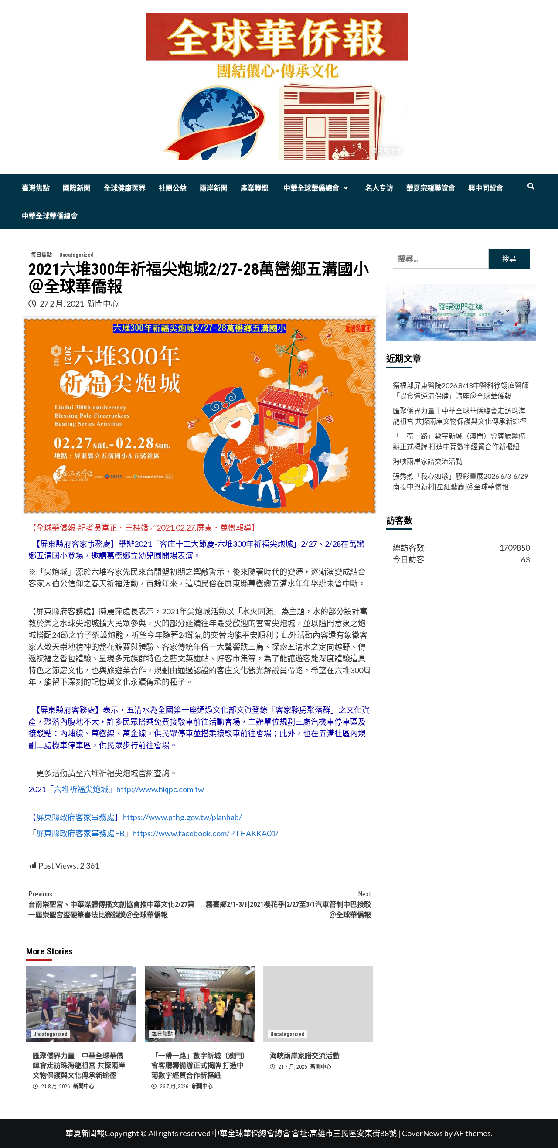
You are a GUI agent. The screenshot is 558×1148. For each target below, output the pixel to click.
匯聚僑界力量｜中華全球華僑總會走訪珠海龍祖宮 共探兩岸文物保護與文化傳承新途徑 (79, 1066)
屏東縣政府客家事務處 (75, 817)
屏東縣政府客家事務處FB (80, 833)
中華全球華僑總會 (310, 188)
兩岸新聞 (214, 188)
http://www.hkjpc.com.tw (160, 789)
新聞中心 (103, 303)
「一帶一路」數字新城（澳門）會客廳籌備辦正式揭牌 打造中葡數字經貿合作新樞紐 (198, 1066)
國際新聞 (77, 188)
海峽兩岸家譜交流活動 (305, 1056)
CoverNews (422, 1133)
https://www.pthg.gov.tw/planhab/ (182, 817)
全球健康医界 (125, 188)
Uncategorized (76, 255)
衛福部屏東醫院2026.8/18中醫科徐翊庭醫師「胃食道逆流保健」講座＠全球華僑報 (461, 390)
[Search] (530, 186)
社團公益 (173, 188)
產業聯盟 (255, 188)
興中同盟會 (485, 188)
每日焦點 (41, 255)
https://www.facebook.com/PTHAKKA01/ (206, 833)
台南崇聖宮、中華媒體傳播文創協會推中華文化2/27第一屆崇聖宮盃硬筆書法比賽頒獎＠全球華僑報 (111, 904)
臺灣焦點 (36, 188)
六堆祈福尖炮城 (81, 789)
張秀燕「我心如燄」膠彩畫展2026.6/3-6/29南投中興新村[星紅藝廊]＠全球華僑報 (460, 481)
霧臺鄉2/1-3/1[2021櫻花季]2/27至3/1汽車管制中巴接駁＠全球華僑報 (288, 904)
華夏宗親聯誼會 (430, 188)
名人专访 (379, 188)
